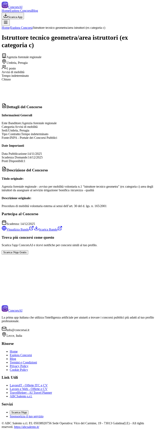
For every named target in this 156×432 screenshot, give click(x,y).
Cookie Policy (19, 369)
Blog (35, 10)
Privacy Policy (19, 366)
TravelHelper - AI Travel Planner (31, 392)
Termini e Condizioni (23, 362)
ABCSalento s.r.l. (21, 396)
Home (6, 10)
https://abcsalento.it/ (26, 427)
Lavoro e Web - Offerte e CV (29, 389)
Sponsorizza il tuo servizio (26, 416)
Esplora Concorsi (21, 10)
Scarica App (15, 17)
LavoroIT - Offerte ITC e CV (29, 385)
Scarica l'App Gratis (15, 252)
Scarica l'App (19, 412)
